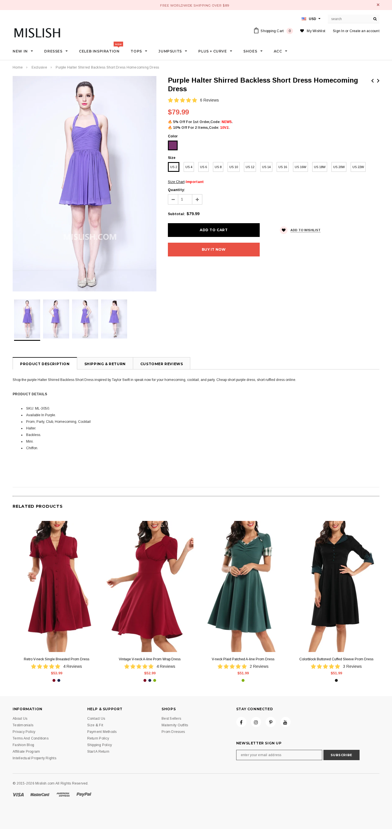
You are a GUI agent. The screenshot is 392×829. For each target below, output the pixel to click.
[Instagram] (256, 722)
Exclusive (39, 67)
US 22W (358, 167)
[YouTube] (285, 722)
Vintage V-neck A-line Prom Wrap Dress (150, 659)
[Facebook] (241, 722)
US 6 (203, 167)
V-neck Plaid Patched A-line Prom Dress (243, 659)
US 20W (339, 167)
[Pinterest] (270, 722)
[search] (375, 19)
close (378, 4)
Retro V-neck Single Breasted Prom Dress (56, 659)
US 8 (218, 167)
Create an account (364, 31)
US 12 (250, 167)
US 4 (188, 167)
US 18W (319, 167)
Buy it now (214, 249)
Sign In (338, 31)
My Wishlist (316, 31)
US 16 (282, 167)
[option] (84, 183)
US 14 (266, 167)
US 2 (173, 167)
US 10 (233, 167)
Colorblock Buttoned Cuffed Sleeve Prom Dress (336, 659)
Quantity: (176, 190)
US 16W (300, 167)
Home (18, 67)
